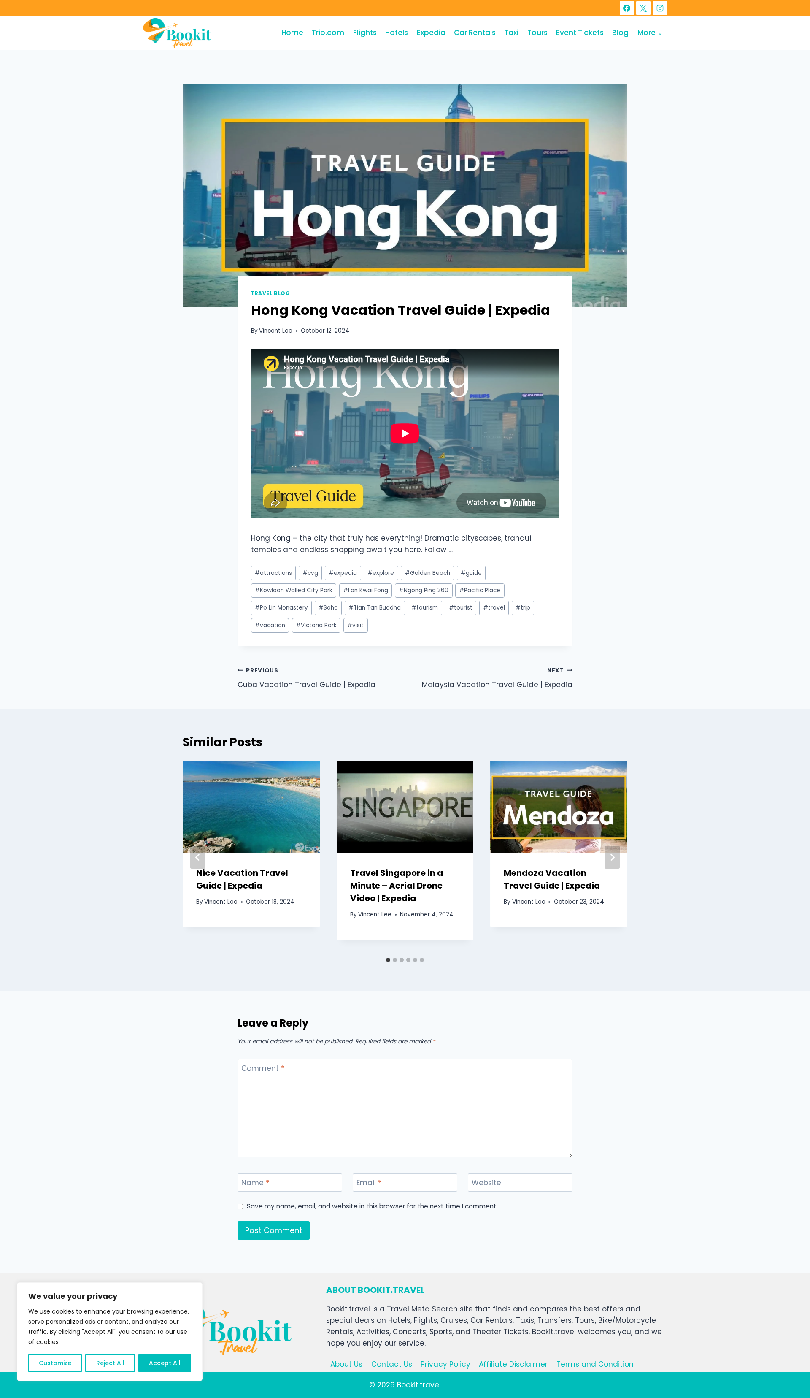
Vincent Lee (275, 331)
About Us (346, 1364)
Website (486, 1183)
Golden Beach (427, 573)
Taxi (511, 32)
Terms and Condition (595, 1364)
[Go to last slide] (197, 857)
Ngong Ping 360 (423, 590)
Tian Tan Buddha (374, 608)
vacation (270, 625)
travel (494, 608)
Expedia (431, 32)
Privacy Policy (445, 1364)
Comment (262, 1068)
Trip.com (328, 32)
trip (523, 608)
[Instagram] (660, 8)
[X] (643, 8)
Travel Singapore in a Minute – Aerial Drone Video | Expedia (396, 885)
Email (368, 1183)
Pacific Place (479, 590)
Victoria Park (316, 625)
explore (380, 573)
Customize (55, 1363)
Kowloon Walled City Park (293, 590)
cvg (310, 573)
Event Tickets (580, 32)
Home (292, 32)
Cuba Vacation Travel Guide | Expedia (306, 678)
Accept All (165, 1363)
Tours (537, 32)
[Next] (612, 857)
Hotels (396, 32)
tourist (460, 608)
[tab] (388, 960)
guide (471, 573)
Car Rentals (475, 32)
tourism (424, 608)
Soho (328, 608)
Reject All (110, 1363)
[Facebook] (627, 8)
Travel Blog (270, 293)
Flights (365, 32)
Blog (620, 32)
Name (255, 1183)
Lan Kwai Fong (365, 590)
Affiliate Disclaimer (513, 1364)
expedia (343, 573)
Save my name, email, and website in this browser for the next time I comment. (372, 1206)
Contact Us (391, 1364)
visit (355, 625)
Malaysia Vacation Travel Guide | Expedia (497, 678)
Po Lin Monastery (281, 608)
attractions (273, 573)
